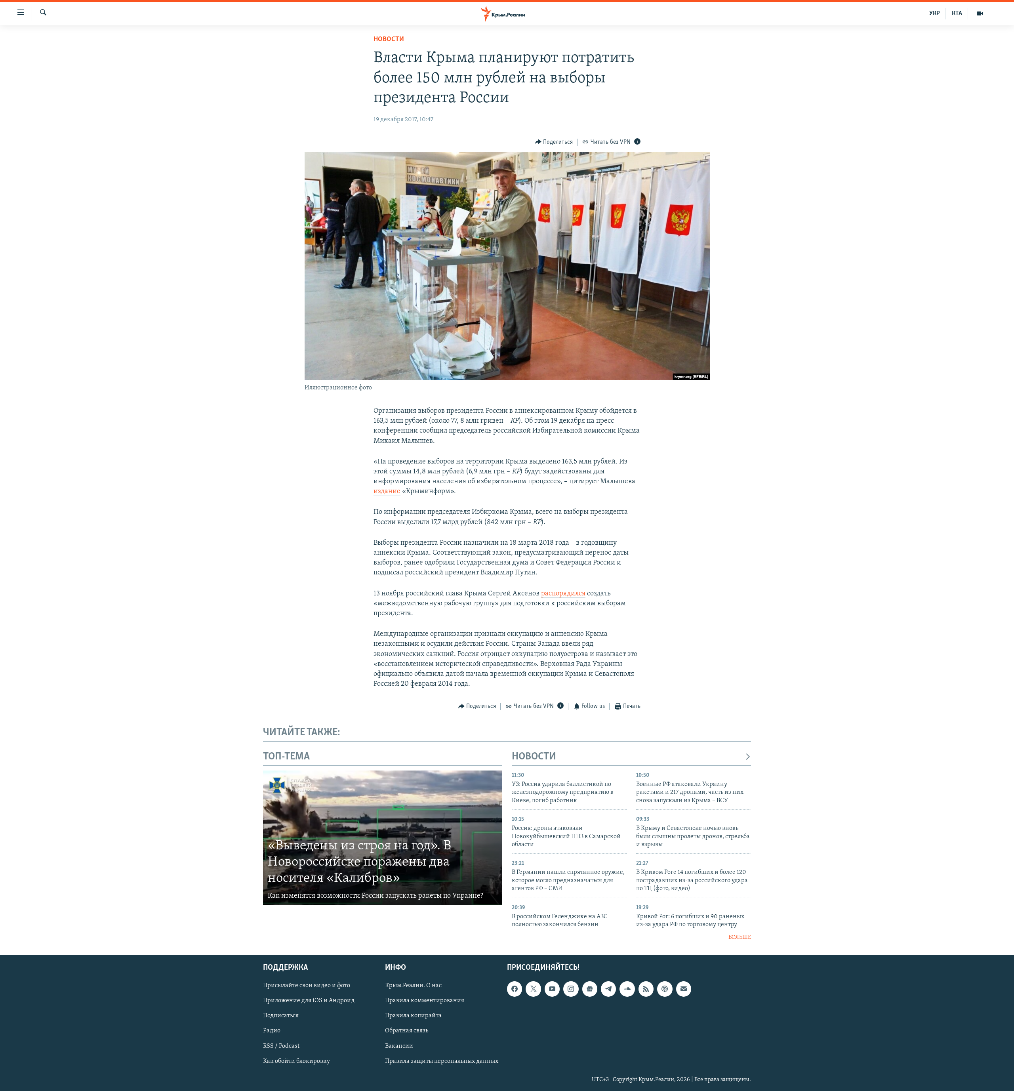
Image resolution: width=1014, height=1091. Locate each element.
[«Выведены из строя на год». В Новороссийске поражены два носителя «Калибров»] (382, 838)
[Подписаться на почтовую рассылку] (683, 988)
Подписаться (281, 1016)
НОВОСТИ (534, 756)
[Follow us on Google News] (589, 988)
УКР (934, 13)
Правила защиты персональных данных (441, 1061)
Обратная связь (406, 1031)
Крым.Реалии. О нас (413, 985)
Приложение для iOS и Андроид (309, 1001)
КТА (957, 13)
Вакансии (399, 1046)
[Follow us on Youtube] (552, 988)
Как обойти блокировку (296, 1061)
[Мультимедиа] (980, 13)
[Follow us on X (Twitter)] (533, 988)
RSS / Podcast (281, 1046)
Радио (271, 1031)
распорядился (563, 593)
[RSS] (646, 988)
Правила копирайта (413, 1016)
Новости (389, 39)
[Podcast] (664, 988)
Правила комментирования (424, 1001)
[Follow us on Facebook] (514, 988)
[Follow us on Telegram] (608, 988)
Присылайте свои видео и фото (306, 985)
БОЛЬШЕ (739, 937)
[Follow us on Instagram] (570, 988)
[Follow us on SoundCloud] (627, 988)
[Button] (554, 142)
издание (387, 491)
